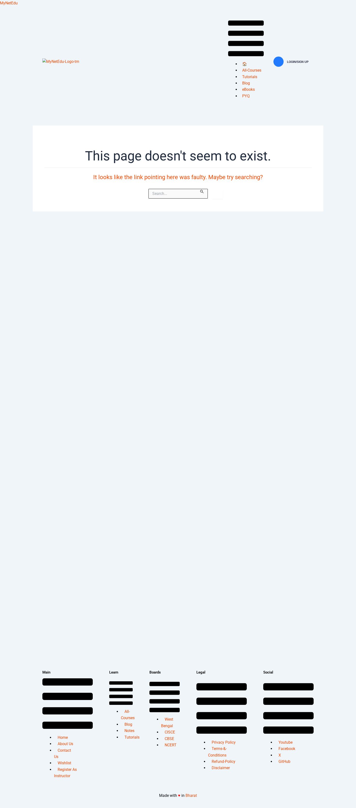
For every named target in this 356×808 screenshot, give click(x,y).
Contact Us (62, 753)
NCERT (171, 745)
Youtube (286, 742)
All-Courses (251, 70)
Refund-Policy (223, 761)
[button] (246, 39)
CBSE (169, 738)
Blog (246, 83)
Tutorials (249, 77)
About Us (65, 743)
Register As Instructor (65, 772)
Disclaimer (221, 768)
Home (63, 737)
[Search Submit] (202, 191)
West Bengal (167, 722)
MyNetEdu (9, 3)
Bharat (191, 795)
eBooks (248, 89)
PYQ (246, 96)
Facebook (287, 748)
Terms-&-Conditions (217, 751)
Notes (129, 730)
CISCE (170, 732)
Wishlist (64, 763)
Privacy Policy (224, 742)
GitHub (284, 761)
